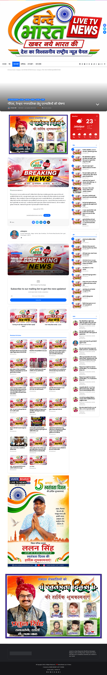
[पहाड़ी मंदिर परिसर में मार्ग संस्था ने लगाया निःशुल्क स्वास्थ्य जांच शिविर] (58, 381)
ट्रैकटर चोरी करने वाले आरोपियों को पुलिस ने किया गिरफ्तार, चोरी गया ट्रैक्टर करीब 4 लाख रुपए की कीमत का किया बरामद (57, 352)
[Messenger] (44, 222)
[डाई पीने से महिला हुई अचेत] (77, 298)
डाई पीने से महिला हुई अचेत (88, 296)
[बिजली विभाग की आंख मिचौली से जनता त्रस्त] (38, 344)
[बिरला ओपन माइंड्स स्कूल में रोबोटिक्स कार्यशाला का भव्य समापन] (77, 168)
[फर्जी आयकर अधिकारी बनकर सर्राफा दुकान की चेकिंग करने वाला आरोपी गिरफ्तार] (38, 363)
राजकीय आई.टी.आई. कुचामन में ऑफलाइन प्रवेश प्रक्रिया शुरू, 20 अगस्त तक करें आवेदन (89, 182)
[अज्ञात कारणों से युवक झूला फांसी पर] (77, 277)
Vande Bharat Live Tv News (64, 664)
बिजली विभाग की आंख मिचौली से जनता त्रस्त (38, 350)
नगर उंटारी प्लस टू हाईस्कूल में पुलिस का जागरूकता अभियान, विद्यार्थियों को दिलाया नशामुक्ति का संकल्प (87, 399)
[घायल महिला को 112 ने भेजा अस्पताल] (77, 270)
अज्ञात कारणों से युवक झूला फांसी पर (89, 274)
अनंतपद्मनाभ (12, 108)
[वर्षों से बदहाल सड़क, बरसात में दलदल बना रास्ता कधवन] (77, 255)
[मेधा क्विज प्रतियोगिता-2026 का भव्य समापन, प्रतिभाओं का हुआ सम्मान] (77, 152)
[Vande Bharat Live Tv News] (53, 30)
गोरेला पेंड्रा (27, 99)
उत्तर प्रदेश (38, 64)
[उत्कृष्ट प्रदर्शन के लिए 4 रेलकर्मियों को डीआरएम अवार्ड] (18, 441)
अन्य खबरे (30, 64)
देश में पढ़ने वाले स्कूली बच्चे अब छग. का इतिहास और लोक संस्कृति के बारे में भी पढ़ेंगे (90, 204)
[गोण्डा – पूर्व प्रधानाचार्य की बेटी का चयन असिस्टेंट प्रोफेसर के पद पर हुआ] (18, 460)
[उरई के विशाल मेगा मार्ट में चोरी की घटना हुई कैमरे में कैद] (77, 291)
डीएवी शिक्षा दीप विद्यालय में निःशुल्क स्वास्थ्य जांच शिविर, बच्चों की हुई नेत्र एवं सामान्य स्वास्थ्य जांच (38, 411)
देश (9, 64)
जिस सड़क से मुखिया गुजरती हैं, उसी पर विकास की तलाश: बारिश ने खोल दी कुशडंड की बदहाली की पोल (90, 174)
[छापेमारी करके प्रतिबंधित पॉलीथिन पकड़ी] (77, 241)
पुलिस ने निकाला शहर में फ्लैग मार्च (55, 409)
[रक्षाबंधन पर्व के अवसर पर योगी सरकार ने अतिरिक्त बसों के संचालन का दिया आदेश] (77, 284)
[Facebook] (33, 222)
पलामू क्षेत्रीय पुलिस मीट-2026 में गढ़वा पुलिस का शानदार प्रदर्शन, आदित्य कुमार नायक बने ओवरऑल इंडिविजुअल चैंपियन (87, 388)
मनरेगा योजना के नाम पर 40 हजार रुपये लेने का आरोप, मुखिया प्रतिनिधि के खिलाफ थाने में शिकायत (90, 262)
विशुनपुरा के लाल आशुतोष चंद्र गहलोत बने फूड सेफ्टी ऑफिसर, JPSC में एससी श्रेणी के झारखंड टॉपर (88, 368)
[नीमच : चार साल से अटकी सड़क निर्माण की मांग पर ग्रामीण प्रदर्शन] (18, 403)
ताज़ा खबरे (16, 64)
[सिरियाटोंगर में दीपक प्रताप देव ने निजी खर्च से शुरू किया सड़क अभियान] (77, 248)
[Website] (21, 238)
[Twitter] (37, 222)
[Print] (48, 222)
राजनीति (42, 99)
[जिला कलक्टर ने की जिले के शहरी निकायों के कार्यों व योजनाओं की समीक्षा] (77, 198)
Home (4, 64)
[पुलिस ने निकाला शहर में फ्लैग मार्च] (58, 403)
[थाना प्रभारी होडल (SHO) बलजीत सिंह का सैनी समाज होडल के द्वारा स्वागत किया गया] (58, 363)
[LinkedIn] (41, 222)
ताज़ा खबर (37, 99)
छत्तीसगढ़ (23, 64)
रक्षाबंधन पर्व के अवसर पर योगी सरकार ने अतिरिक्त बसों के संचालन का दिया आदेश (90, 283)
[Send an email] (15, 108)
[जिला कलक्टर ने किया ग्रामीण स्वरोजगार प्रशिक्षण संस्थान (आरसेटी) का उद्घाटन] (77, 190)
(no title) (32, 466)
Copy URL (47, 215)
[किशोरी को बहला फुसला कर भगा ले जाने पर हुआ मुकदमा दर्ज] (77, 305)
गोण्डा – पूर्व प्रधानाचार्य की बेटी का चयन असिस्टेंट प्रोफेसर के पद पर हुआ (17, 467)
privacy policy (50, 669)
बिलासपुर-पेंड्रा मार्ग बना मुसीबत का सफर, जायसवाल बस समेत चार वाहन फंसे (26, 261)
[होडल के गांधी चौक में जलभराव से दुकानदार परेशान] (18, 421)
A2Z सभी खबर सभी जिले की (26, 69)
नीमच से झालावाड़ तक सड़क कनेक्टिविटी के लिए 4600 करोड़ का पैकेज (57, 448)
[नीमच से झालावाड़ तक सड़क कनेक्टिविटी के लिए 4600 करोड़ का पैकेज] (58, 441)
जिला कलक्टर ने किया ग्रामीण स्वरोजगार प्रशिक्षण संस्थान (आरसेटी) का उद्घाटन (88, 189)
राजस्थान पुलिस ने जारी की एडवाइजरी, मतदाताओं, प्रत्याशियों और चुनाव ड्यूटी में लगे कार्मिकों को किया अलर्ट (38, 429)
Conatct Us (57, 669)
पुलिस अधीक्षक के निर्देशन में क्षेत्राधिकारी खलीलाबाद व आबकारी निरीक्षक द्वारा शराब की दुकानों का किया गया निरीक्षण (18, 371)
